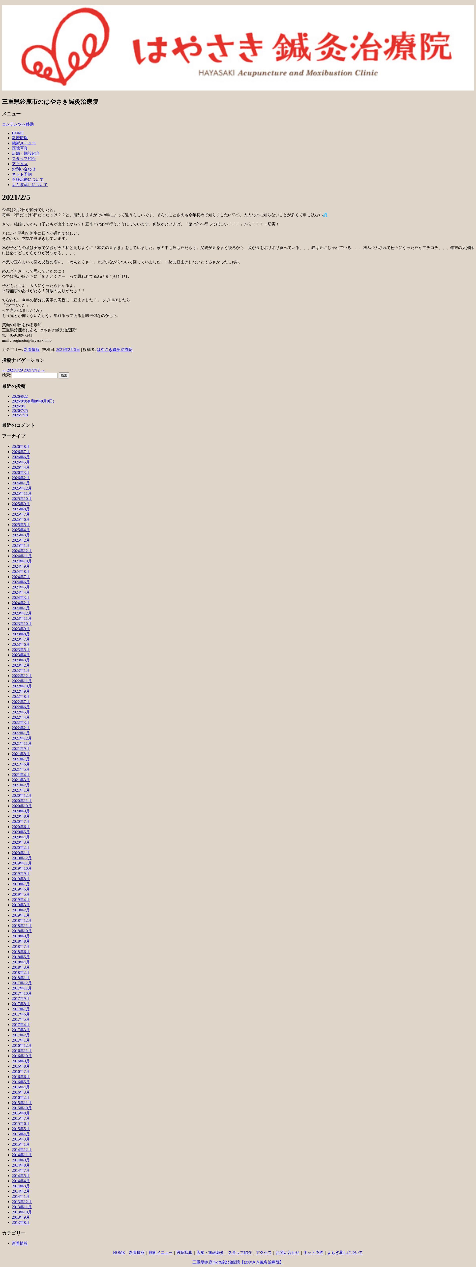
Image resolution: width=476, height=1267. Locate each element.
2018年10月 (22, 931)
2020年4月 (21, 837)
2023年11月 (22, 618)
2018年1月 (21, 978)
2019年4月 (21, 899)
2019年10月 (22, 868)
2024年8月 (21, 571)
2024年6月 (21, 582)
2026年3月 (21, 472)
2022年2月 (21, 728)
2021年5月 (21, 769)
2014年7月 (21, 1170)
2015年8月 (21, 1113)
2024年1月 (21, 608)
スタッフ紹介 (24, 158)
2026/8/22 (20, 396)
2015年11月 (22, 1103)
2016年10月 (22, 1056)
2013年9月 (21, 1217)
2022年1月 (21, 733)
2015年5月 (21, 1129)
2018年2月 (21, 972)
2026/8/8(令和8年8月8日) (33, 401)
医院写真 (20, 148)
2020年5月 (21, 832)
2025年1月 (21, 545)
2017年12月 (22, 983)
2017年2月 (21, 1035)
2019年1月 (21, 915)
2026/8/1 (19, 406)
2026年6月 (21, 457)
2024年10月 (22, 561)
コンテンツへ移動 (18, 124)
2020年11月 (22, 801)
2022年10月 (22, 686)
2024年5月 (21, 587)
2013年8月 (21, 1222)
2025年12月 (22, 488)
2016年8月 (21, 1066)
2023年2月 (21, 665)
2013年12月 (22, 1202)
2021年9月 (21, 748)
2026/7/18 (20, 415)
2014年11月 (22, 1155)
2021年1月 (21, 790)
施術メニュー (24, 143)
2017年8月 (21, 1004)
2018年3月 (21, 967)
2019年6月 (21, 889)
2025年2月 (21, 540)
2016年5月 (21, 1082)
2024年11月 (22, 556)
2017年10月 (22, 993)
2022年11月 (22, 681)
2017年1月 (21, 1040)
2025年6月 (21, 519)
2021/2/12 (34, 370)
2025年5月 (21, 525)
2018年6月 (21, 952)
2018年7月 (21, 946)
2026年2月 (21, 478)
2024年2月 (21, 603)
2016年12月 (22, 1045)
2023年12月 (22, 613)
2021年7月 (21, 759)
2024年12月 (22, 551)
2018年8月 (21, 941)
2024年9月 (21, 566)
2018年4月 (21, 962)
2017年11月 (22, 988)
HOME (18, 133)
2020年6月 (21, 827)
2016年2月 (21, 1097)
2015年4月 (21, 1134)
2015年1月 (21, 1144)
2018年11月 (22, 926)
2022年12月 (22, 676)
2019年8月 (21, 879)
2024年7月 (21, 577)
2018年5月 (21, 957)
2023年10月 (22, 623)
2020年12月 (22, 795)
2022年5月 (21, 712)
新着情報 (20, 138)
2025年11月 (22, 493)
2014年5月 (21, 1176)
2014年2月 (21, 1191)
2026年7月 (21, 452)
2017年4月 (21, 1024)
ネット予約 (22, 174)
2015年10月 (22, 1108)
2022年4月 (21, 717)
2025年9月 (21, 504)
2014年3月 (21, 1186)
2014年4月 (21, 1181)
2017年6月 (21, 1014)
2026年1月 (21, 483)
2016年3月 (21, 1092)
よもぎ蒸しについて (30, 185)
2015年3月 (21, 1139)
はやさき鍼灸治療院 (114, 349)
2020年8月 (21, 816)
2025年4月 (21, 530)
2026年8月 (21, 446)
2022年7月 (21, 702)
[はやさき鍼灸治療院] (238, 87)
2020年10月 (22, 806)
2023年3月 (21, 660)
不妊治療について (28, 179)
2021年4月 (21, 775)
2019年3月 (21, 905)
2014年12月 (22, 1149)
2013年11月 (22, 1207)
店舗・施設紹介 (26, 153)
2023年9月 (21, 629)
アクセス (20, 164)
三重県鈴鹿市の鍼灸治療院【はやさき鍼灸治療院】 (238, 1262)
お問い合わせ (24, 169)
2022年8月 (21, 696)
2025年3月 (21, 535)
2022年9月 (21, 691)
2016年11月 (22, 1051)
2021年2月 (21, 785)
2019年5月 (21, 894)
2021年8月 (21, 754)
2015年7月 (21, 1118)
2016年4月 (21, 1087)
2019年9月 (21, 873)
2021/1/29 (12, 370)
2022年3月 (21, 722)
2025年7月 (21, 514)
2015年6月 (21, 1123)
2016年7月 (21, 1071)
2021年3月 (21, 780)
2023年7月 (21, 639)
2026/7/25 (20, 410)
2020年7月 (21, 821)
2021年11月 (22, 743)
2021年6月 (21, 764)
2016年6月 (21, 1077)
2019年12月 (22, 858)
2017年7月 (21, 1009)
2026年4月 (21, 467)
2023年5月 (21, 650)
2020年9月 (21, 811)
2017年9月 (21, 998)
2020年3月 (21, 842)
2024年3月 (21, 597)
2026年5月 (21, 462)
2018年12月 (22, 920)
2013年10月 (22, 1212)
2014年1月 (21, 1196)
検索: (6, 375)
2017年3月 (21, 1030)
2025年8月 (21, 509)
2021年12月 (22, 738)
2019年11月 (22, 863)
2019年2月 (21, 910)
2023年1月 (21, 670)
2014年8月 (21, 1165)
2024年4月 (21, 592)
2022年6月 (21, 707)
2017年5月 (21, 1019)
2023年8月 (21, 634)
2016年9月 (21, 1061)
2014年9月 (21, 1160)
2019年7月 (21, 884)
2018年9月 (21, 936)
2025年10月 (22, 498)
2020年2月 (21, 847)
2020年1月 (21, 853)
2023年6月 (21, 644)
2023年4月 (21, 655)
